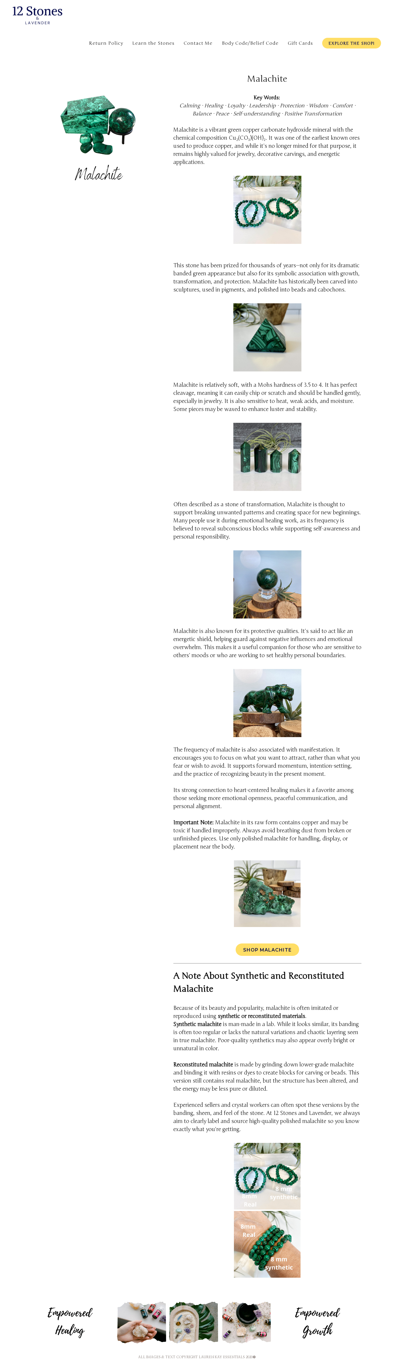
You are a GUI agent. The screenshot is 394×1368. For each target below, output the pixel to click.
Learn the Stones (153, 43)
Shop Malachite (267, 950)
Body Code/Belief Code (250, 43)
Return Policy (106, 43)
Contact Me (198, 43)
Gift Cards (300, 43)
